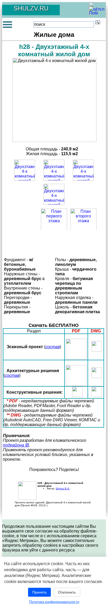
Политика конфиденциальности (54, 602)
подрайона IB (16, 445)
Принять (39, 592)
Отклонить (67, 592)
